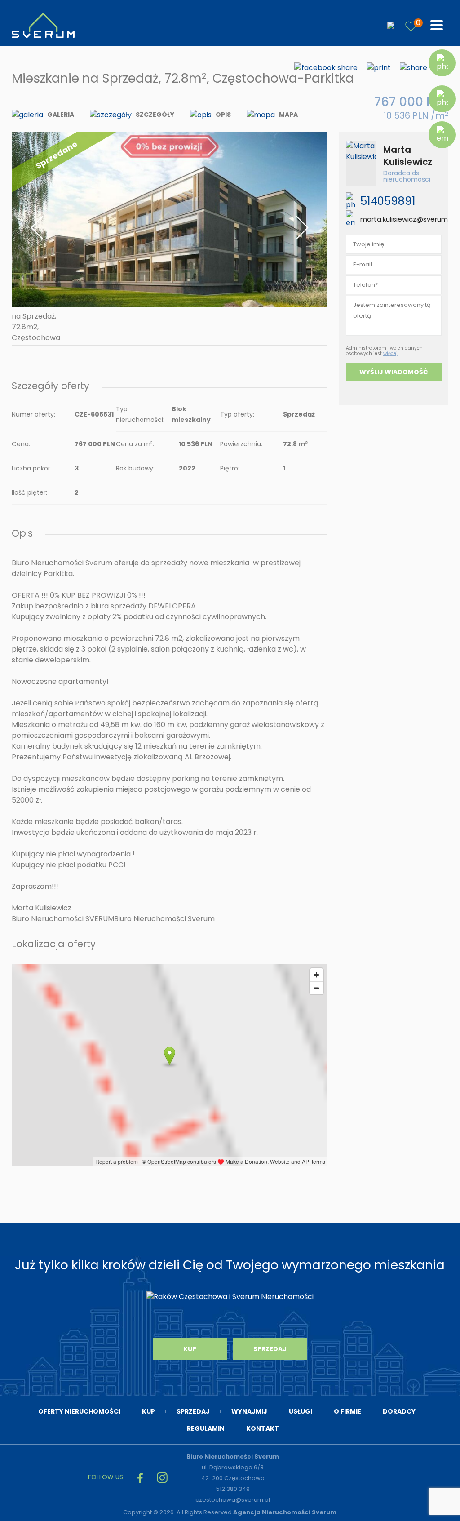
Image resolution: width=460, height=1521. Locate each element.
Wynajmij (249, 1411)
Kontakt (262, 1428)
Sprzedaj (270, 1348)
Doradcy (399, 1411)
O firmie (347, 1411)
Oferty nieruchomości (79, 1411)
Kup (189, 1348)
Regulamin (206, 1428)
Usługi (300, 1411)
